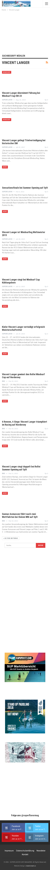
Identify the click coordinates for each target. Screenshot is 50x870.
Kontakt (25, 855)
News (5, 167)
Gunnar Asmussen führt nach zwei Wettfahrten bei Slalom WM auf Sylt (20, 515)
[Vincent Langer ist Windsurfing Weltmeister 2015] (16, 219)
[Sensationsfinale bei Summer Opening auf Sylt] (16, 175)
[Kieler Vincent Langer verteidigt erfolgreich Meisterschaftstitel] (16, 314)
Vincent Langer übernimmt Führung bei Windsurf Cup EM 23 (21, 94)
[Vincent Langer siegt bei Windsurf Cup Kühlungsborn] (16, 266)
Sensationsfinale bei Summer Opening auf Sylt (25, 187)
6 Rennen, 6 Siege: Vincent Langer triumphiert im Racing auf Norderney (24, 423)
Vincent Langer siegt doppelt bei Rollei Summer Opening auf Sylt (21, 468)
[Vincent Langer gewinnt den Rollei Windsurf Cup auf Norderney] (16, 361)
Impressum (9, 851)
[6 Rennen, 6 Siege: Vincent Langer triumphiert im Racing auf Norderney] (16, 409)
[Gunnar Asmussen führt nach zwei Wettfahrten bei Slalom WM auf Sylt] (16, 501)
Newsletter (41, 851)
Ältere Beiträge (11, 538)
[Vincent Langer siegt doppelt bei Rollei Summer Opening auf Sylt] (16, 454)
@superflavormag (30, 815)
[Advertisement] (25, 32)
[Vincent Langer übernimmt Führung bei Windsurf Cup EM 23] (16, 80)
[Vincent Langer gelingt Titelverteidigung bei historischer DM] (16, 127)
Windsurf (6, 72)
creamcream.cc (31, 866)
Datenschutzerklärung (25, 851)
